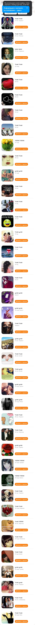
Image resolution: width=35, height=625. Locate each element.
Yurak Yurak (18, 18)
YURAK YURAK (19, 140)
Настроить (22, 13)
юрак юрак (18, 49)
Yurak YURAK (19, 521)
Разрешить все (10, 13)
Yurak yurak (18, 232)
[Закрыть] (27, 8)
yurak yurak (18, 171)
